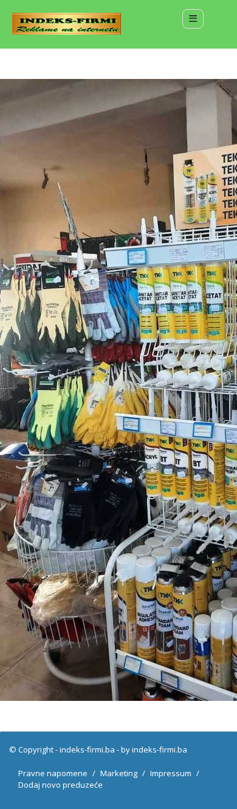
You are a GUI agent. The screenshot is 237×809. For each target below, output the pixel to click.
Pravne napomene (53, 773)
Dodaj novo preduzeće (60, 784)
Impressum (170, 773)
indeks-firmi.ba (87, 749)
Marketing (118, 773)
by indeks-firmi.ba (154, 749)
